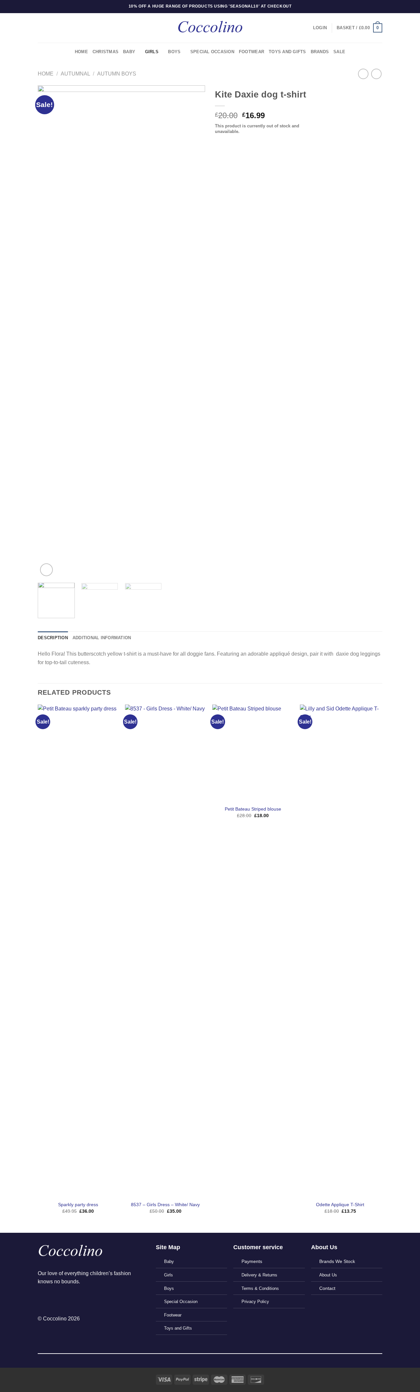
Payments (252, 1261)
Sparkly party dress (78, 1204)
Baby (129, 51)
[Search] (40, 28)
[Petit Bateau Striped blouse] (252, 753)
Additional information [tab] (102, 637)
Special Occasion (212, 51)
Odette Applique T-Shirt (340, 1204)
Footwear (251, 51)
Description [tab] (53, 637)
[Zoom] (46, 569)
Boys (174, 51)
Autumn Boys (116, 73)
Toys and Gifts (287, 51)
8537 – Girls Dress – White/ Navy (165, 1204)
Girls (151, 51)
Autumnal (75, 73)
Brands (320, 51)
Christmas (105, 51)
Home (81, 51)
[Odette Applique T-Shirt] (340, 951)
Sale (339, 51)
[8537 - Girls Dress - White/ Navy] (165, 951)
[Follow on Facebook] (43, 1298)
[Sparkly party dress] (78, 951)
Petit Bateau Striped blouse (253, 809)
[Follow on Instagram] (54, 1298)
